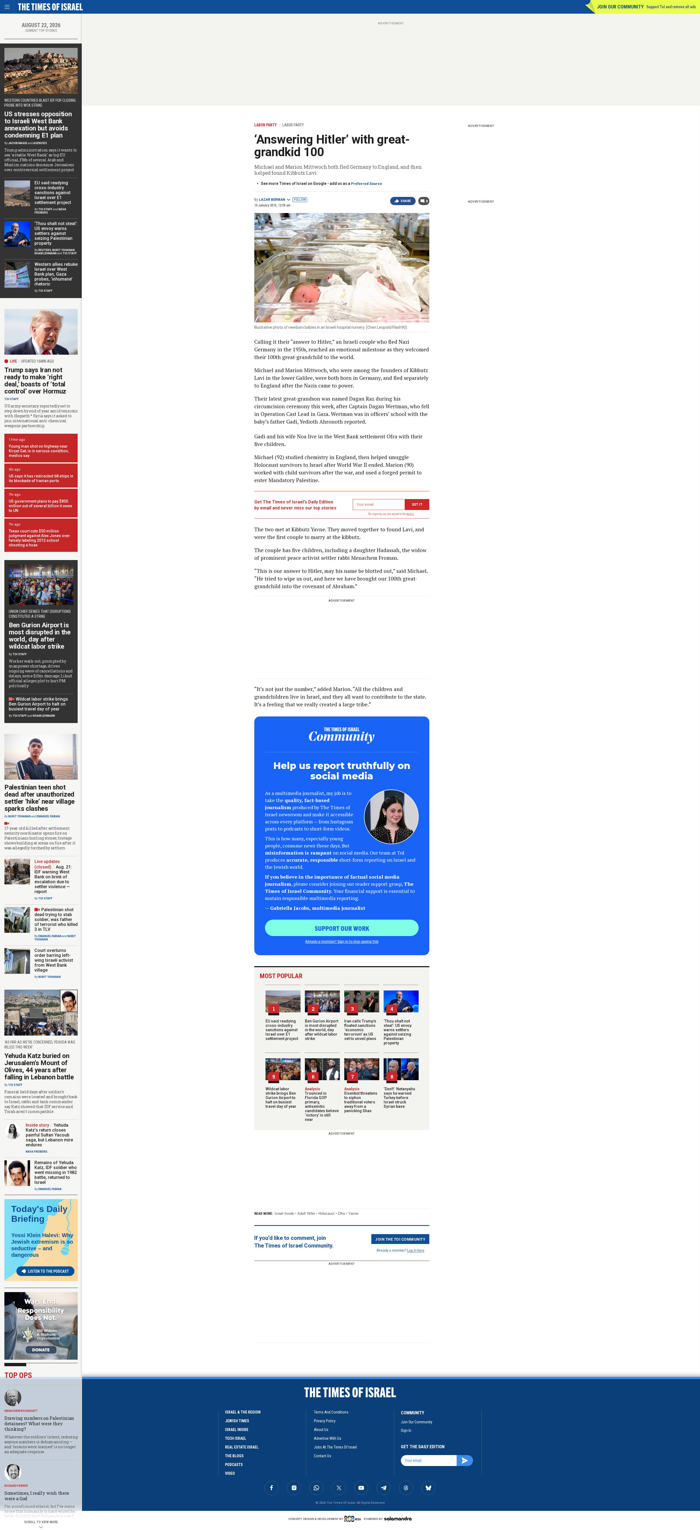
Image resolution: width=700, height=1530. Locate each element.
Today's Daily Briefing (39, 1214)
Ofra (341, 1213)
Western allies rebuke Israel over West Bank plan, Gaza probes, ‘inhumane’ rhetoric (56, 274)
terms (410, 513)
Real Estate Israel (241, 1447)
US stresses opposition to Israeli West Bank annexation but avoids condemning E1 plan (38, 124)
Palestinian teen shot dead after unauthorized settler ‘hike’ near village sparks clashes (39, 798)
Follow (300, 200)
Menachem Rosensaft (21, 1410)
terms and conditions (331, 1412)
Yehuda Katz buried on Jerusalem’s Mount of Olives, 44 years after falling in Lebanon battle (39, 1066)
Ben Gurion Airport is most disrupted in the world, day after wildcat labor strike (321, 1030)
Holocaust (326, 1213)
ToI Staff (45, 209)
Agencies (40, 143)
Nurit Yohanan (63, 250)
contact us (322, 1456)
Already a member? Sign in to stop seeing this (341, 941)
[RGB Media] (354, 1519)
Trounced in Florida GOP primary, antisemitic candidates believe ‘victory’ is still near (322, 1104)
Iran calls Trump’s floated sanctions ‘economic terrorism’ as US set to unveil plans (360, 1030)
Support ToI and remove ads (671, 7)
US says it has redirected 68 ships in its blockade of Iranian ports (41, 478)
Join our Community (620, 7)
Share (406, 201)
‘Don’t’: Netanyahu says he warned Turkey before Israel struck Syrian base (399, 1098)
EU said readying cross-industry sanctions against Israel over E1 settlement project (282, 1030)
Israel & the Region (243, 1412)
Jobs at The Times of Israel (335, 1447)
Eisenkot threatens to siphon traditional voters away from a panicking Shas (360, 1100)
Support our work (342, 928)
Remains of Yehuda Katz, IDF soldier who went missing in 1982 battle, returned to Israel (55, 1172)
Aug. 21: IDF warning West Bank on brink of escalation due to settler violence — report (53, 879)
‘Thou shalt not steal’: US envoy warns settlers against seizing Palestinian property (398, 1032)
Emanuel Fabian (48, 816)
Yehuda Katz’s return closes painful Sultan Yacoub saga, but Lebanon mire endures (49, 1135)
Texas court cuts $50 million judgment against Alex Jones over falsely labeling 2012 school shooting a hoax (39, 538)
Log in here (415, 1250)
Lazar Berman (272, 200)
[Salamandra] (398, 1518)
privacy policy (325, 1421)
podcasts (234, 1464)
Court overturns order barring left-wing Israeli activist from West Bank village (53, 960)
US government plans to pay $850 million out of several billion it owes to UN (40, 506)
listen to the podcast (48, 1271)
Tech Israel (235, 1438)
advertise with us (327, 1438)
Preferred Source (366, 184)
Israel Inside (284, 1213)
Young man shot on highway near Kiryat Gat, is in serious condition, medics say (39, 451)
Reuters (44, 250)
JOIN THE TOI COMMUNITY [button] (400, 1239)
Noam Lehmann (45, 253)
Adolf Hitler (306, 1213)
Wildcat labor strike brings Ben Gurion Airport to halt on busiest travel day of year (281, 1098)
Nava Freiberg (36, 1151)
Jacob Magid (17, 143)
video (230, 1473)
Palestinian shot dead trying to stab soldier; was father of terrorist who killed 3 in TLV (56, 919)
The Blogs (234, 1456)
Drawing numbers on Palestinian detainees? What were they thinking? (39, 1423)
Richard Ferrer (16, 1485)
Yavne (353, 1213)
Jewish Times (237, 1421)
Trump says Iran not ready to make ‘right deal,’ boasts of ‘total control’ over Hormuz (35, 380)
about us (321, 1429)
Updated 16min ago (37, 361)
